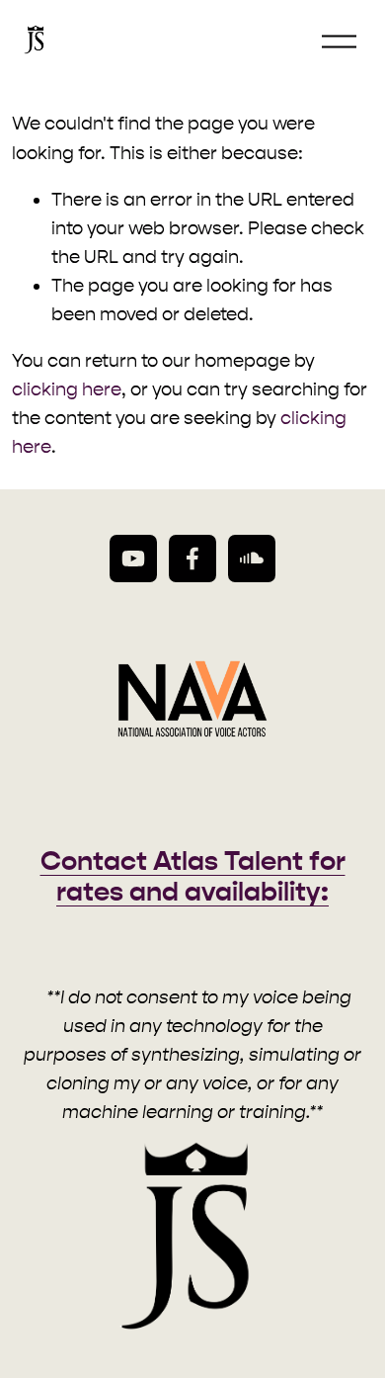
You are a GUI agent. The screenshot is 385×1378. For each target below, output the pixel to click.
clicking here (66, 389)
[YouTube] (133, 558)
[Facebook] (192, 558)
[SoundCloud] (251, 558)
